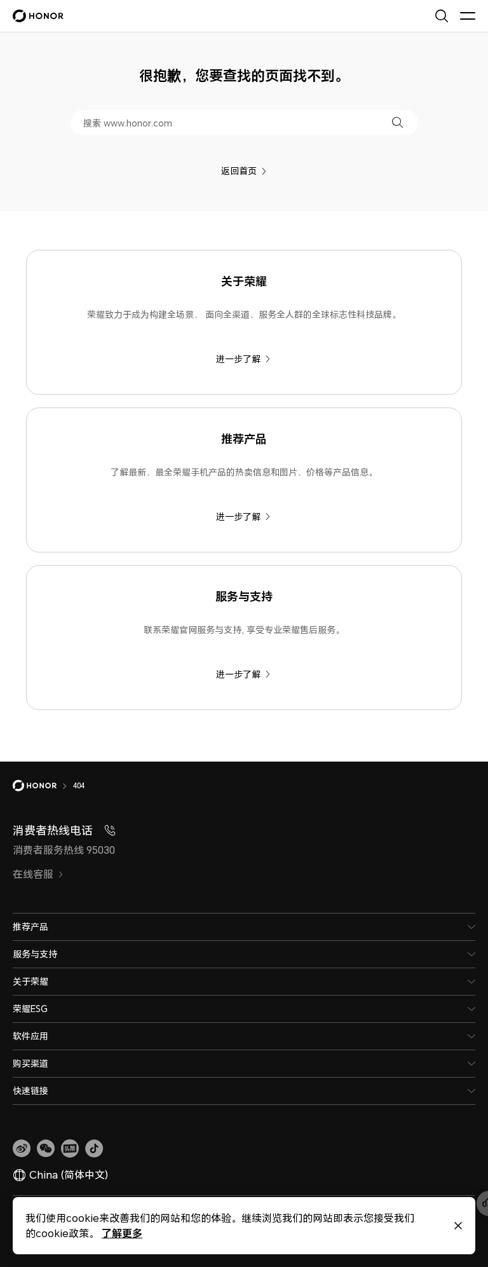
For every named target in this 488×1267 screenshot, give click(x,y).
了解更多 (122, 1233)
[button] (397, 122)
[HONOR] (43, 786)
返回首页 (239, 170)
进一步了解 (238, 358)
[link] (21, 1149)
